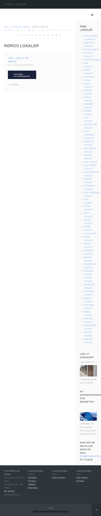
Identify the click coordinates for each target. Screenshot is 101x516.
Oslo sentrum (82, 477)
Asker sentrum (58, 477)
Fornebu (32, 481)
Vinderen (80, 481)
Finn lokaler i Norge (20, 27)
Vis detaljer (13, 84)
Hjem (6, 27)
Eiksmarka (33, 488)
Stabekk (32, 484)
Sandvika (32, 477)
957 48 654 (9, 491)
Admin (51, 508)
